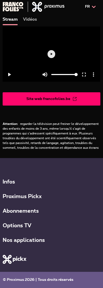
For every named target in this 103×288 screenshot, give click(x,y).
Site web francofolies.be (48, 99)
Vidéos (30, 19)
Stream (10, 19)
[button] (51, 181)
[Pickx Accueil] (14, 259)
